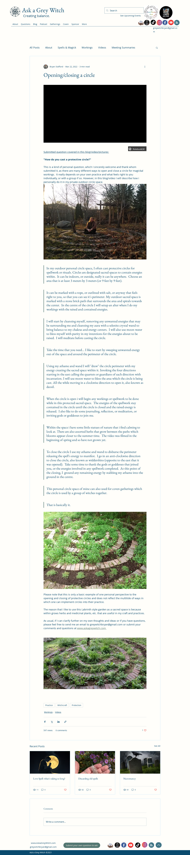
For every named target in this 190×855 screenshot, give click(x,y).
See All (157, 746)
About (48, 47)
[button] (157, 48)
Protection (76, 705)
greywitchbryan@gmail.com (43, 846)
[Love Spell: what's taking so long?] (50, 762)
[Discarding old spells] (95, 762)
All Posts (35, 47)
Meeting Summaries (123, 47)
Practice (49, 705)
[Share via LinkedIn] (58, 721)
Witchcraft (62, 705)
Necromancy (129, 778)
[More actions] (144, 66)
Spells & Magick (67, 47)
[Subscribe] (177, 22)
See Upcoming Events (130, 15)
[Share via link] (65, 721)
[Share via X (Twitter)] (51, 721)
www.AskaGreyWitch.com (43, 843)
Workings (87, 47)
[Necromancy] (140, 762)
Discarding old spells (88, 778)
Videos (102, 47)
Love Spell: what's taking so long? (49, 778)
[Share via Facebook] (45, 721)
